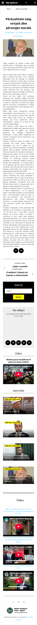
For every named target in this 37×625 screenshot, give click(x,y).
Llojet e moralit (20, 266)
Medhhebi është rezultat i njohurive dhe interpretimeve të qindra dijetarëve (17, 479)
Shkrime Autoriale (21, 9)
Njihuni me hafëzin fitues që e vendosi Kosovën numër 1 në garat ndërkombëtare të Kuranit (18, 511)
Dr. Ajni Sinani (9, 32)
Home (9, 9)
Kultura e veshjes (10, 411)
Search (18, 297)
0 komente (19, 36)
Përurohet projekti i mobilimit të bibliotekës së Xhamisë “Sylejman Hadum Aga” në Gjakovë (18, 540)
